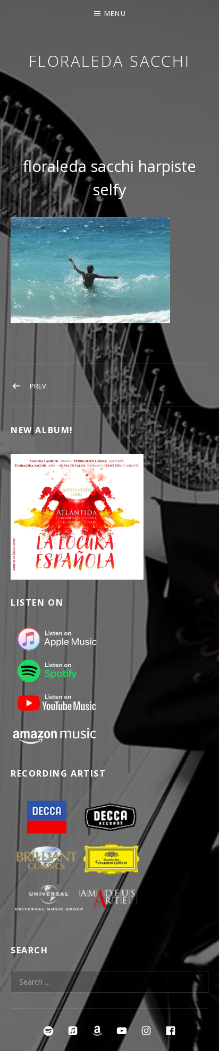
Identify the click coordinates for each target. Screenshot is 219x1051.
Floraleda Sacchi (109, 60)
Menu (115, 13)
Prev (38, 386)
